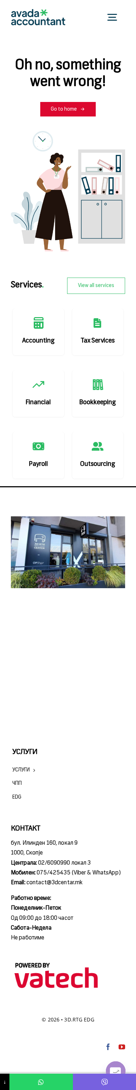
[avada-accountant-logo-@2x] (38, 12)
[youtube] (122, 1047)
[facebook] (108, 1047)
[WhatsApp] (41, 1082)
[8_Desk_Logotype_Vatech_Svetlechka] (56, 963)
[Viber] (104, 1082)
